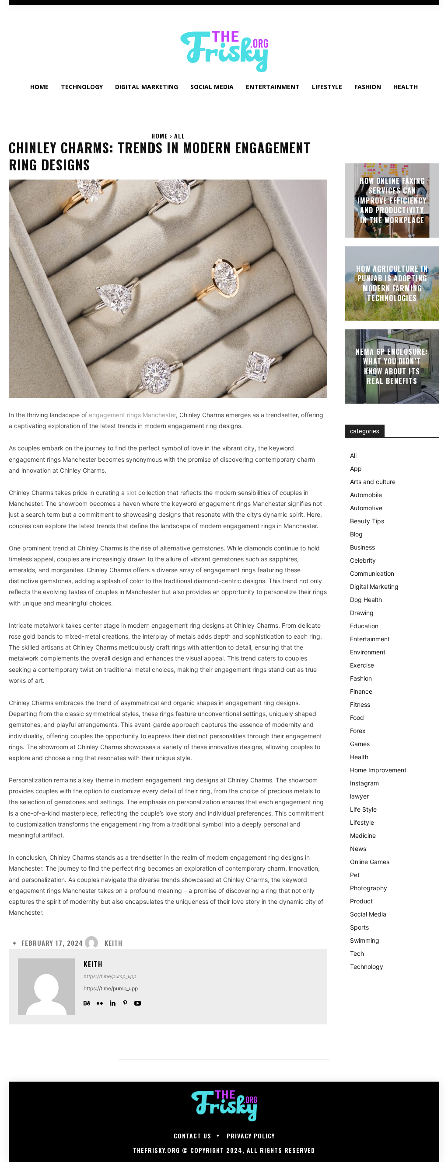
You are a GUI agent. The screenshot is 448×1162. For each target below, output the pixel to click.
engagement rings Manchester (132, 414)
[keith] (93, 942)
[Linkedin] (112, 1001)
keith (113, 943)
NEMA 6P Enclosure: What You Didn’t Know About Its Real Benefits (392, 366)
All (179, 135)
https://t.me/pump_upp (110, 976)
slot (131, 492)
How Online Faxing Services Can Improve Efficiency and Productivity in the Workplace (392, 200)
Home (159, 135)
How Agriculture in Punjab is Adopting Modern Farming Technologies (392, 283)
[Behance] (87, 1001)
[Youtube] (137, 1001)
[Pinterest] (125, 1001)
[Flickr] (99, 1001)
